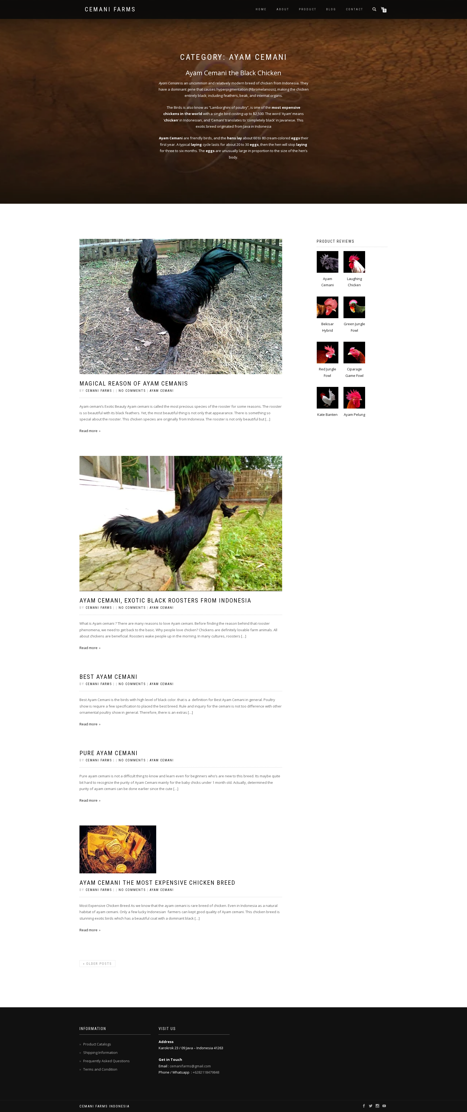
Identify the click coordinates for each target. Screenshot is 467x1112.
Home (261, 9)
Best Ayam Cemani (108, 676)
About (282, 9)
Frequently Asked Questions (106, 1060)
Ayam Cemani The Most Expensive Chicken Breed (157, 882)
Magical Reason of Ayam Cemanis (133, 383)
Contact (354, 9)
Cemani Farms (110, 9)
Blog (331, 9)
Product (307, 9)
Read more (88, 430)
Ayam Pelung (354, 414)
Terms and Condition (100, 1069)
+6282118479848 (206, 1072)
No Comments (132, 391)
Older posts (97, 964)
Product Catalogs (97, 1044)
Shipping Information (100, 1052)
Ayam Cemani (162, 391)
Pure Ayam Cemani (108, 753)
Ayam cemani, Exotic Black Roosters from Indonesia (165, 600)
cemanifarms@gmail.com (190, 1066)
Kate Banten (327, 414)
